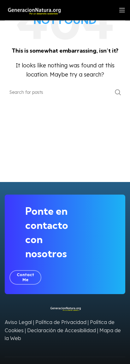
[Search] (118, 92)
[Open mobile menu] (122, 10)
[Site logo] (33, 9)
